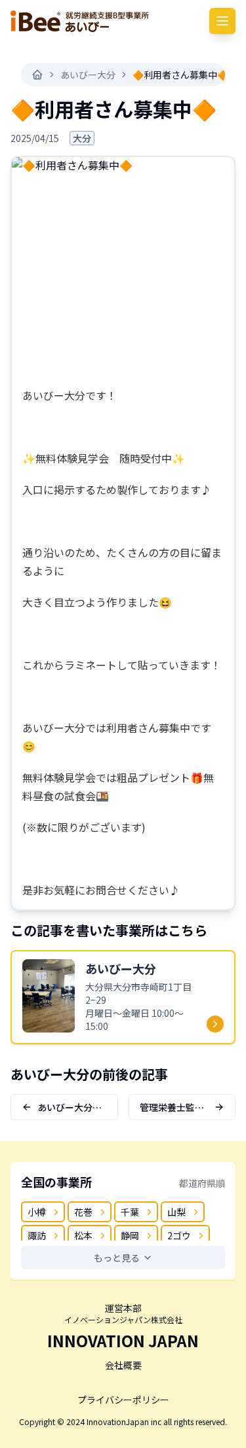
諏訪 (37, 1235)
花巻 (83, 1211)
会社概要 (123, 1364)
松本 (83, 1235)
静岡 (130, 1235)
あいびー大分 (87, 74)
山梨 (176, 1211)
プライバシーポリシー (123, 1399)
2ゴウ (179, 1235)
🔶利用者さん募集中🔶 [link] (180, 74)
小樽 (37, 1211)
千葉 (130, 1211)
